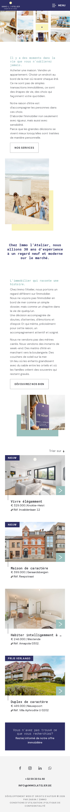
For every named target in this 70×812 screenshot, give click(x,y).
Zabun (32, 799)
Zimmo (43, 799)
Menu (62, 5)
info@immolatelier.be (35, 785)
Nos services (24, 147)
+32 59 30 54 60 (35, 778)
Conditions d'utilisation (26, 802)
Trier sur (55, 451)
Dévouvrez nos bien (29, 384)
